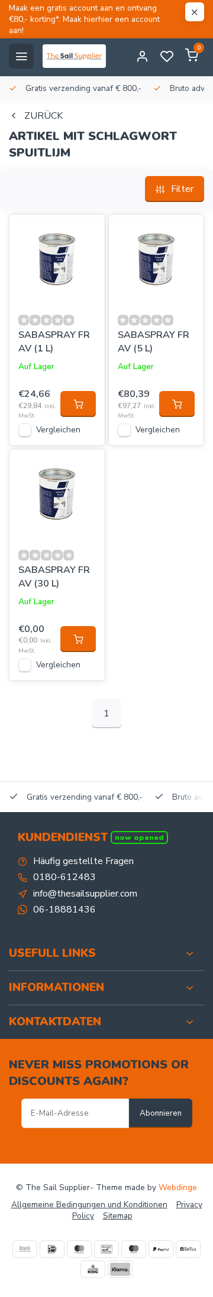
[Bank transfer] (24, 1249)
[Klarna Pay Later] (120, 1269)
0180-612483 (64, 877)
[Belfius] (188, 1249)
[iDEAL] (52, 1249)
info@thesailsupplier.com (85, 893)
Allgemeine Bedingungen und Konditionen (89, 1204)
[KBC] (92, 1269)
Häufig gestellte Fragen (83, 861)
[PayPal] (161, 1249)
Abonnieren (161, 1113)
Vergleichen (58, 429)
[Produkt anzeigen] (78, 404)
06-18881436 (64, 909)
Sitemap (118, 1215)
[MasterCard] (79, 1249)
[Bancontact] (106, 1249)
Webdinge (178, 1187)
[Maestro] (133, 1249)
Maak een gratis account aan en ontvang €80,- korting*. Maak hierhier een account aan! (84, 19)
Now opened (139, 837)
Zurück (43, 115)
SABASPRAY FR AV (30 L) (54, 576)
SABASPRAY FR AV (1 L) (54, 341)
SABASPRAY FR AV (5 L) (153, 341)
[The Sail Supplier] (77, 56)
